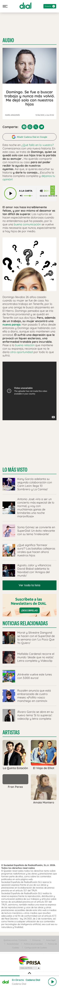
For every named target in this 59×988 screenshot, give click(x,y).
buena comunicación (27, 224)
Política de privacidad (33, 944)
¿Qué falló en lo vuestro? (37, 145)
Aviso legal (51, 940)
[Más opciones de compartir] (52, 188)
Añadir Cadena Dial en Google (32, 137)
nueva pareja (11, 324)
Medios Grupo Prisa (29, 968)
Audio (8, 40)
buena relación (24, 345)
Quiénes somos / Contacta (15, 940)
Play (52, 982)
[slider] (29, 975)
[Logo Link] (25, 6)
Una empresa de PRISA (29, 960)
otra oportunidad (21, 352)
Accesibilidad (12, 944)
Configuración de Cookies (36, 947)
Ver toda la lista (29, 585)
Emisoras (36, 940)
